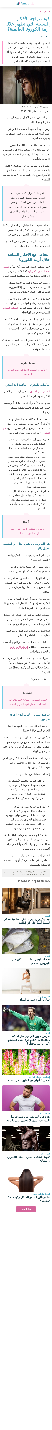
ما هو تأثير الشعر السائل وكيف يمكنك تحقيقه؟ (27, 1199)
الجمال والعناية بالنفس (41, 1194)
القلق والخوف (10, 307)
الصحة (47, 916)
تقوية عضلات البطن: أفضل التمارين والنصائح (28, 1158)
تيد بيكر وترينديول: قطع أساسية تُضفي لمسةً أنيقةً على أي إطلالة (26, 920)
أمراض (47, 1033)
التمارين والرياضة (43, 996)
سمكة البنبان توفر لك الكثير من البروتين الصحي (31, 961)
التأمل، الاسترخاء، (19, 646)
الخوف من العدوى (40, 391)
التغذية (47, 956)
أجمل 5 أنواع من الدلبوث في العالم (29, 1080)
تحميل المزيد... (26, 1209)
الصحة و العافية (44, 12)
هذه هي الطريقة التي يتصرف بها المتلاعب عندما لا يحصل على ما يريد (28, 1118)
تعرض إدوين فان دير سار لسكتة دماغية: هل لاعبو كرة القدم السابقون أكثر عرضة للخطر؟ (28, 1039)
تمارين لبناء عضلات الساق (34, 999)
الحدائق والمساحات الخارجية (39, 1077)
